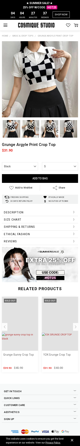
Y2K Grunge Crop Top (57, 354)
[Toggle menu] (5, 25)
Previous (4, 327)
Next (75, 327)
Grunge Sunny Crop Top (18, 354)
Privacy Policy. (53, 442)
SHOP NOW (61, 14)
